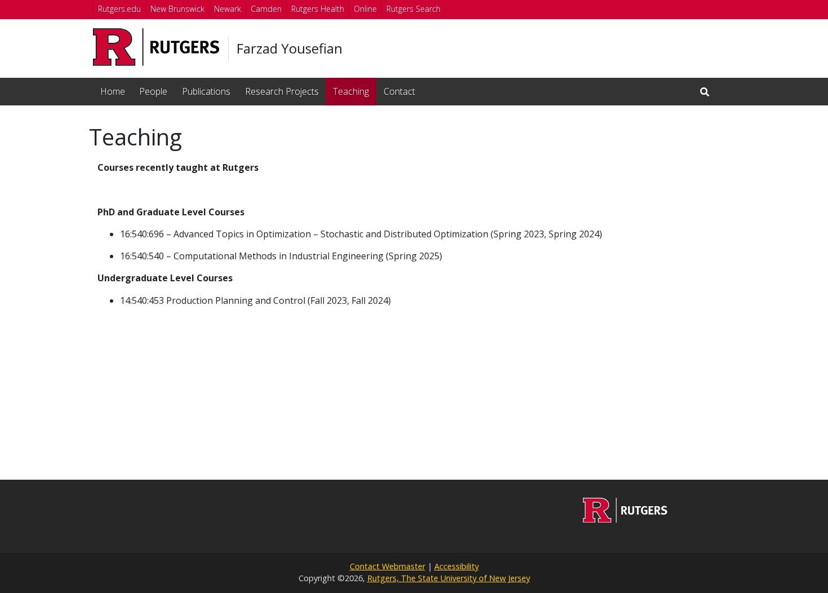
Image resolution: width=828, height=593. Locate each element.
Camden (266, 8)
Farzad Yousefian (289, 48)
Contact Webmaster (387, 566)
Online (365, 8)
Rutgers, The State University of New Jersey (448, 578)
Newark (227, 8)
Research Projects (282, 91)
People (153, 91)
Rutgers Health (317, 8)
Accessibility (456, 566)
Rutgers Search (413, 8)
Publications (206, 91)
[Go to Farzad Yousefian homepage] (625, 519)
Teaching (351, 91)
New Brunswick (177, 8)
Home (112, 91)
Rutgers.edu (119, 8)
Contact (399, 91)
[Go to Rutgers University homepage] (156, 47)
